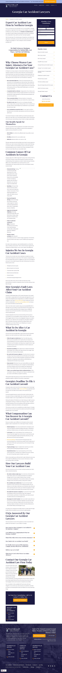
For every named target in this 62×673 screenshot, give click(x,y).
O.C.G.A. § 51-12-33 (19, 300)
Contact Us (53, 5)
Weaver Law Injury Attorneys (11, 609)
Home (7, 19)
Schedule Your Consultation (20, 600)
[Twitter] (54, 666)
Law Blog (41, 664)
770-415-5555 (11, 619)
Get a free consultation (50, 1)
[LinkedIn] (52, 666)
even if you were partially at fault (22, 302)
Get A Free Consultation (20, 54)
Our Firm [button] (35, 5)
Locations (47, 5)
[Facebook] (48, 666)
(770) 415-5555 (11, 656)
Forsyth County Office (23, 647)
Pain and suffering (11, 439)
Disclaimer (38, 667)
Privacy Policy (25, 667)
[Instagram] (50, 666)
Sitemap (32, 667)
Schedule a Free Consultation (46, 104)
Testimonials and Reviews (18, 664)
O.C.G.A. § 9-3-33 (23, 388)
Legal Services (41, 5)
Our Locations (9, 664)
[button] (38, 5)
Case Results (28, 664)
